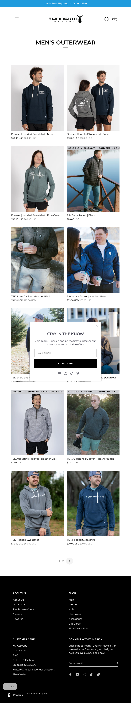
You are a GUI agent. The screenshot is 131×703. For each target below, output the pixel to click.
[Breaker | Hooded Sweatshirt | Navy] (37, 98)
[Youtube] (59, 372)
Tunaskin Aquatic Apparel (33, 693)
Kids (71, 609)
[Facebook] (53, 372)
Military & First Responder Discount (33, 669)
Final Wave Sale (78, 628)
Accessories (75, 618)
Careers (17, 614)
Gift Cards (75, 623)
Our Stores (19, 604)
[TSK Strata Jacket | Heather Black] (37, 260)
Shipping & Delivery (24, 664)
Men (71, 599)
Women (73, 604)
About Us (18, 599)
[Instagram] (65, 372)
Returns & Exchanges (25, 660)
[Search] (106, 19)
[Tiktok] (71, 372)
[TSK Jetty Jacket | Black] (93, 179)
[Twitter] (78, 372)
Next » (69, 561)
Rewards (18, 618)
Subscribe (65, 363)
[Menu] (16, 18)
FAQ (15, 655)
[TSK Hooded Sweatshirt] (37, 503)
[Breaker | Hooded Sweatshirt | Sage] (93, 98)
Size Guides (20, 674)
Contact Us (19, 650)
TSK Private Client (23, 609)
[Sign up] (116, 663)
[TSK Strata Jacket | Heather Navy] (93, 260)
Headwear (75, 614)
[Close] (97, 326)
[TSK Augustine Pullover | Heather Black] (93, 422)
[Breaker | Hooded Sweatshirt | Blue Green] (37, 179)
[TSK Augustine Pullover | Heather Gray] (37, 422)
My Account (20, 645)
